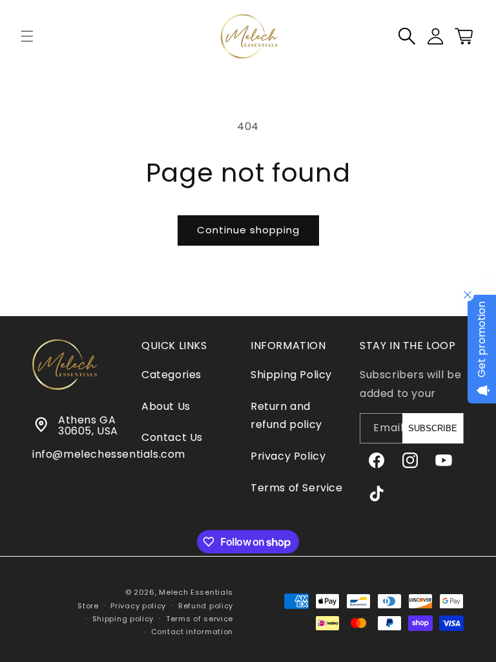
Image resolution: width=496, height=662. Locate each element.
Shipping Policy (291, 374)
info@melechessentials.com (108, 454)
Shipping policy (123, 619)
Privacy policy (138, 606)
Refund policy (205, 606)
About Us (166, 406)
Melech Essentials (196, 592)
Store (88, 606)
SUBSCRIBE (432, 428)
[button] (27, 36)
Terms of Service (297, 487)
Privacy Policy (288, 456)
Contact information (192, 631)
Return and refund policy (286, 415)
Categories (171, 374)
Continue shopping (248, 230)
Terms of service (199, 619)
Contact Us (172, 437)
